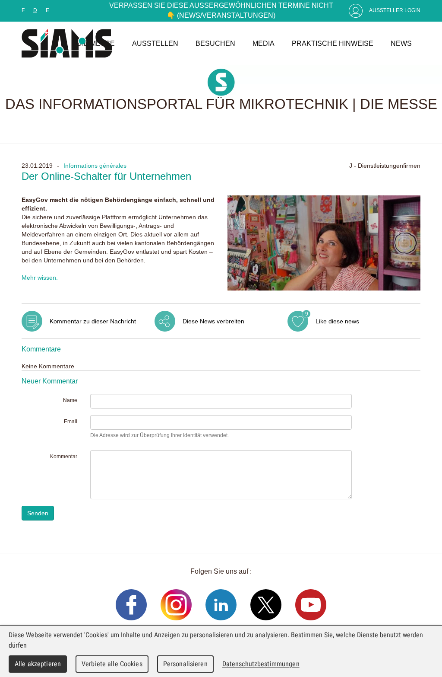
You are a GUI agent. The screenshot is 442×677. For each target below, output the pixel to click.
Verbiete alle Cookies (112, 664)
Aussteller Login (394, 10)
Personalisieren (185, 664)
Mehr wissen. (40, 277)
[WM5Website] (67, 43)
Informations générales (94, 165)
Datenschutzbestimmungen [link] (261, 664)
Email (70, 421)
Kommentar (63, 456)
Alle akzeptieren (38, 664)
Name (70, 400)
